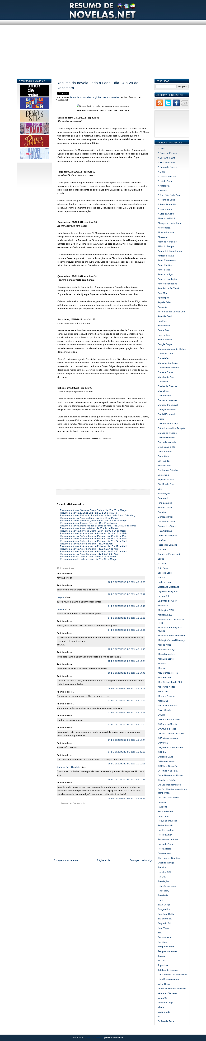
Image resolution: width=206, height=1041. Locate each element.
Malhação (163, 605)
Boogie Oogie (165, 344)
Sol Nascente (164, 937)
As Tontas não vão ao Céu (171, 311)
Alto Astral (163, 237)
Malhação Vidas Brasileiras (171, 635)
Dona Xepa (163, 456)
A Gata (161, 171)
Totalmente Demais (168, 970)
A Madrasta (163, 185)
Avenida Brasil (165, 316)
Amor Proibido (165, 265)
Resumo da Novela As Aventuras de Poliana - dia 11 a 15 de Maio (93, 533)
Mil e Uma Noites (166, 686)
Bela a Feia (163, 330)
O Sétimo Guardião (168, 766)
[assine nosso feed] (160, 106)
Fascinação (164, 493)
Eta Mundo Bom (166, 484)
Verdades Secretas (167, 993)
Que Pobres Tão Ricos (169, 858)
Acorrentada (164, 227)
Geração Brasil (165, 517)
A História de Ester (167, 176)
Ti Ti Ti (161, 960)
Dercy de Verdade (167, 442)
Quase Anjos (164, 853)
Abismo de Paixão (167, 218)
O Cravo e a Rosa (167, 728)
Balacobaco (164, 325)
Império (162, 540)
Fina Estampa (165, 503)
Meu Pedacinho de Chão (170, 682)
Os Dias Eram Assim (168, 797)
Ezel (160, 489)
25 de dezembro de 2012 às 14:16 (126, 649)
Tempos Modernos (167, 951)
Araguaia (162, 307)
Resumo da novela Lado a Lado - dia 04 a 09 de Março (88, 556)
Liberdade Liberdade (168, 586)
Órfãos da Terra (166, 1021)
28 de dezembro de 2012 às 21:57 (126, 798)
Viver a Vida (164, 1012)
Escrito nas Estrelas (168, 470)
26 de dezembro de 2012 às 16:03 (126, 688)
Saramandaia (165, 918)
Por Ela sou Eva (166, 830)
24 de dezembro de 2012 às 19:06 (126, 630)
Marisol (161, 668)
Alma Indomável (166, 232)
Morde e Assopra (166, 696)
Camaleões (163, 358)
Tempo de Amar (166, 946)
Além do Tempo (166, 246)
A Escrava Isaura (166, 157)
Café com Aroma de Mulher (172, 349)
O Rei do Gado (165, 756)
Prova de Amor (165, 844)
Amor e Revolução (167, 279)
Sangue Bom (164, 909)
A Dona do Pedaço (167, 153)
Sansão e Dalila (166, 914)
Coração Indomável (168, 405)
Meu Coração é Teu (168, 672)
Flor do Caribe (165, 507)
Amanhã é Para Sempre (170, 251)
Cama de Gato (165, 353)
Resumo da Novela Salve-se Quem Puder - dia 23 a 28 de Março (93, 510)
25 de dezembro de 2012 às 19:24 (126, 661)
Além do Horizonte (167, 241)
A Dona (161, 148)
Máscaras (163, 700)
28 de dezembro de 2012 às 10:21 (126, 764)
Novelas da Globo (92, 97)
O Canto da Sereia (167, 724)
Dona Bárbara (165, 451)
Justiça (161, 577)
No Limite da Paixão (168, 705)
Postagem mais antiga (141, 860)
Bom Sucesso (165, 339)
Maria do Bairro (166, 658)
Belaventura (164, 335)
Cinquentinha (164, 395)
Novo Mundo (164, 710)
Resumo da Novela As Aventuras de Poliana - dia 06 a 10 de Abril (93, 551)
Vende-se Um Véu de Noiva (172, 988)
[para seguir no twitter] (168, 106)
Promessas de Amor (168, 839)
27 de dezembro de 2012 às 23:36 (126, 752)
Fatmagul (163, 498)
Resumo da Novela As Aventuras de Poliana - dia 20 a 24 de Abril (93, 541)
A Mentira (163, 190)
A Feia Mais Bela (166, 162)
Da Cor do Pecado (167, 433)
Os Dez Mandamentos (169, 784)
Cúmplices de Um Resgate (171, 428)
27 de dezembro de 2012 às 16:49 (126, 712)
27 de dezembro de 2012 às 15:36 (126, 700)
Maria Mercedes (166, 654)
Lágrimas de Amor (167, 600)
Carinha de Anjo (166, 377)
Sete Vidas (163, 928)
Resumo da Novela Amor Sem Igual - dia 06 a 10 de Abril (89, 554)
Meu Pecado (164, 677)
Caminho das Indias (168, 363)
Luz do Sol (163, 596)
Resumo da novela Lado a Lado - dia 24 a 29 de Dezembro (97, 85)
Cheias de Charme (167, 386)
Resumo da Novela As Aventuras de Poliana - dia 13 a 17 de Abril (93, 546)
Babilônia (162, 321)
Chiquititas (163, 391)
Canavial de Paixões (168, 367)
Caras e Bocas (165, 372)
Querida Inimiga (166, 862)
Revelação (163, 881)
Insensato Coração (167, 544)
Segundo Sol (164, 923)
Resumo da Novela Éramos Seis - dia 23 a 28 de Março (88, 512)
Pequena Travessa (167, 820)
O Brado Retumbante (169, 719)
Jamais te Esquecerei (169, 554)
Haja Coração (165, 531)
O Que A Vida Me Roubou (171, 747)
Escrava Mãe (164, 465)
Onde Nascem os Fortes (170, 775)
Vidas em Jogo (165, 1002)
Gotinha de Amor (166, 521)
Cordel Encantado (167, 414)
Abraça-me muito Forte (170, 223)
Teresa (161, 956)
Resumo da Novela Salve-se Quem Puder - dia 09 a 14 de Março (93, 531)
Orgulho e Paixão (167, 780)
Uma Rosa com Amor (169, 979)
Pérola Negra (164, 848)
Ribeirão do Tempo (167, 886)
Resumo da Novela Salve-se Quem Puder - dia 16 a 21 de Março (93, 520)
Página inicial (103, 860)
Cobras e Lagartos (167, 400)
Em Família (163, 461)
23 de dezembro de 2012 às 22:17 (126, 594)
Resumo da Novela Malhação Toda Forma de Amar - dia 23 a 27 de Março (98, 515)
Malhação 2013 (166, 610)
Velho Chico (164, 984)
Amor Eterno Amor (167, 260)
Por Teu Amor (165, 834)
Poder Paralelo (165, 825)
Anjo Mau (163, 293)
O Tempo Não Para (168, 770)
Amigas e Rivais (166, 255)
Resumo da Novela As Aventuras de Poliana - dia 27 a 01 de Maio (93, 538)
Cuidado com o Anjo (168, 423)
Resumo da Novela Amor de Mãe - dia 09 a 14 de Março (89, 528)
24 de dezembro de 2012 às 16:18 (126, 606)
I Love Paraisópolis (167, 535)
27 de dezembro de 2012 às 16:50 (126, 724)
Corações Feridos (167, 409)
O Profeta (163, 742)
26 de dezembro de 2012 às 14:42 (126, 673)
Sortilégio (162, 942)
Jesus (161, 558)
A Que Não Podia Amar (169, 195)
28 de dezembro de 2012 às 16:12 (126, 779)
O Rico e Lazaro (166, 761)
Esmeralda (163, 475)
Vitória (161, 1007)
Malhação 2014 (166, 614)
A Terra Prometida (167, 204)
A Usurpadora (165, 209)
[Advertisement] (103, 55)
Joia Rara (163, 568)
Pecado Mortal (165, 811)
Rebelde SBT (164, 872)
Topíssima (163, 965)
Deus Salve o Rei (166, 447)
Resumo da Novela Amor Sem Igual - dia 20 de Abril (86, 543)
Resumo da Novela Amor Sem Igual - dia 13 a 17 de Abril (89, 549)
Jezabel (162, 563)
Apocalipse (163, 297)
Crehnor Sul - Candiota (69, 767)
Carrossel (163, 381)
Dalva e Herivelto (166, 437)
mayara (61, 597)
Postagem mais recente (66, 860)
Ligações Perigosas (168, 591)
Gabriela (162, 512)
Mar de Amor (164, 645)
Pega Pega (163, 816)
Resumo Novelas (111, 97)
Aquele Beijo (164, 302)
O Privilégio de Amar (168, 738)
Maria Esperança (166, 649)
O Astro (161, 714)
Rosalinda (163, 895)
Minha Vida (163, 691)
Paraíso (162, 802)
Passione (162, 806)
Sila (160, 932)
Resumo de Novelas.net (93, 1037)
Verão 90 (162, 998)
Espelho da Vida (166, 479)
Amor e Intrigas (165, 274)
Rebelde (162, 867)
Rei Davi (162, 876)
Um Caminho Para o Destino (172, 974)
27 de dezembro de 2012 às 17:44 (126, 740)
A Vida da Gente (166, 213)
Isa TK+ (162, 549)
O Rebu (162, 752)
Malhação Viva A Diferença (171, 640)
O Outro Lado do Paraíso (171, 733)
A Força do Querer (167, 167)
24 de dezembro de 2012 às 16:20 (126, 618)
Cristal (161, 419)
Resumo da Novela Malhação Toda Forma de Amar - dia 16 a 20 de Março (98, 525)
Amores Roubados (167, 283)
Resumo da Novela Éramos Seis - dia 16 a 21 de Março (88, 523)
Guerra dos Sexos (167, 526)
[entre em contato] (185, 106)
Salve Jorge (164, 904)
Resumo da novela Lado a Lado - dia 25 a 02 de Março (88, 559)
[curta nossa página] (176, 106)
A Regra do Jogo (166, 199)
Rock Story (163, 890)
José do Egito (165, 572)
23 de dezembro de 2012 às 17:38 (126, 582)
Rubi (160, 900)
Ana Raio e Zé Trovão (169, 288)
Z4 (159, 1016)
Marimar (162, 663)
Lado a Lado (76, 97)
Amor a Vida (164, 269)
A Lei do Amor (165, 181)
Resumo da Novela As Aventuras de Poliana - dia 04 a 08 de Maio (93, 536)
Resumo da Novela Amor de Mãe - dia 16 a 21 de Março (89, 518)
